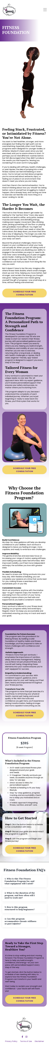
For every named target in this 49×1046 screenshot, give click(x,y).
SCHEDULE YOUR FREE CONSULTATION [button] (24, 293)
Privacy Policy (11, 1041)
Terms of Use (26, 1041)
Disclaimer (39, 1041)
